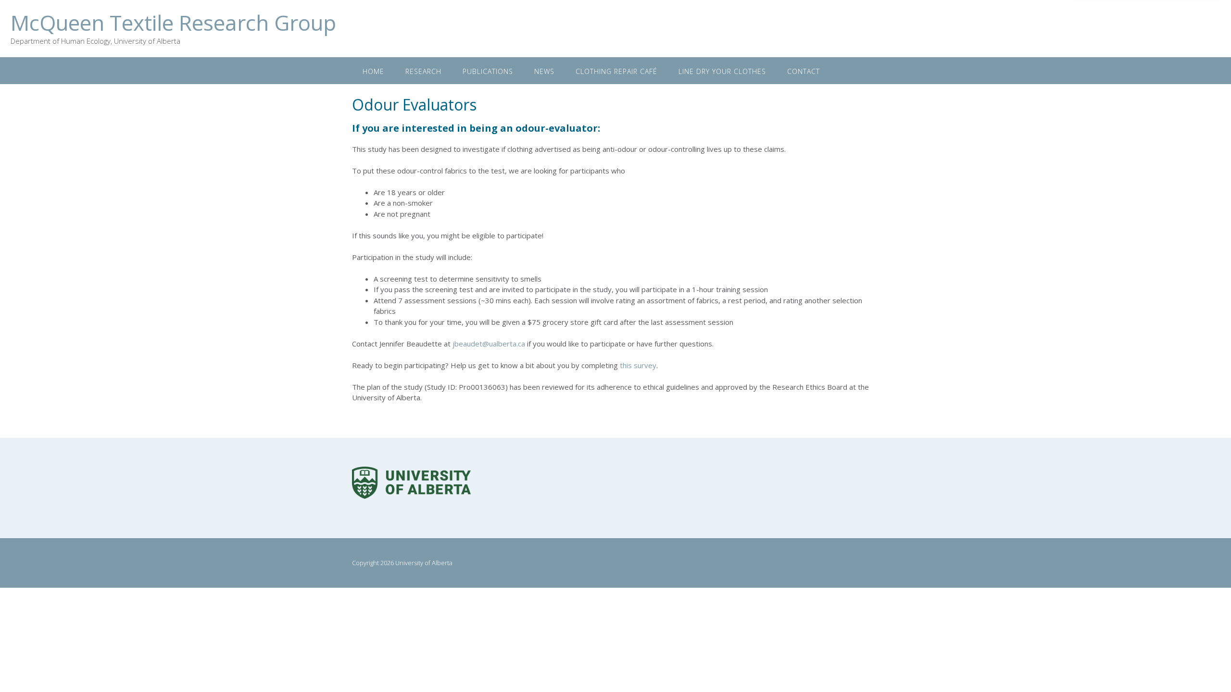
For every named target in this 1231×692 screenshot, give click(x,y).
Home (373, 71)
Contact (803, 71)
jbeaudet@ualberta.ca (488, 343)
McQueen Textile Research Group (173, 22)
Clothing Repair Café (616, 71)
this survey (638, 365)
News (544, 71)
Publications (488, 71)
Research (423, 71)
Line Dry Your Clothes (722, 71)
